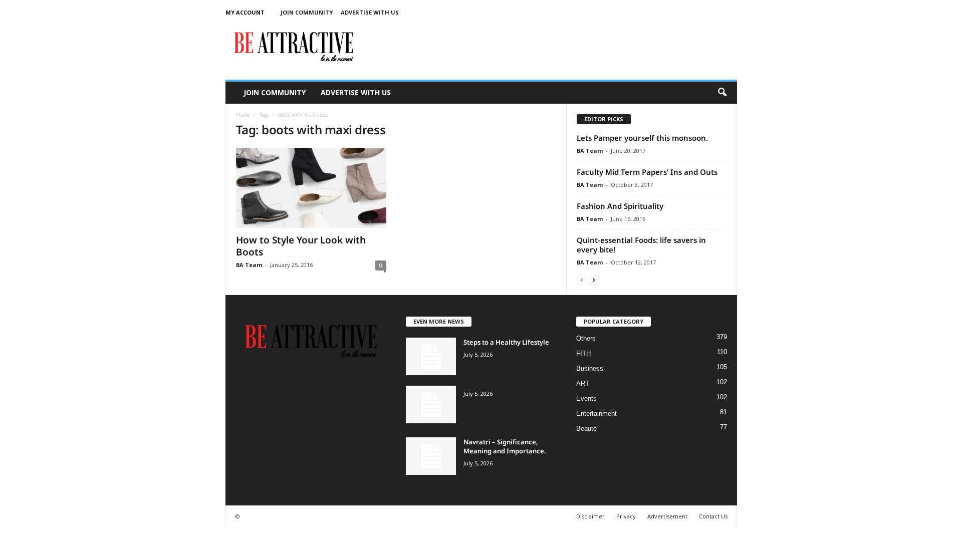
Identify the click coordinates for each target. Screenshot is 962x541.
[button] (722, 93)
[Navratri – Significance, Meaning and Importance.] (431, 456)
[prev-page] (582, 280)
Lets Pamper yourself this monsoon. (642, 138)
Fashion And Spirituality (620, 206)
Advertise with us (370, 12)
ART (582, 383)
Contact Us (713, 516)
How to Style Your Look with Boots (301, 245)
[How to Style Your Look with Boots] (311, 188)
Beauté (586, 428)
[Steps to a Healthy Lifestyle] (431, 356)
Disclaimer (590, 516)
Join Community (307, 12)
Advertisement (667, 516)
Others (586, 338)
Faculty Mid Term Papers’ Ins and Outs (647, 172)
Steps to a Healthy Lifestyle (506, 342)
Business (589, 368)
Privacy (626, 516)
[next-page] (594, 280)
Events (586, 398)
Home (243, 114)
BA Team (249, 264)
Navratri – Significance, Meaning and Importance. (504, 446)
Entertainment (596, 413)
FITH (583, 353)
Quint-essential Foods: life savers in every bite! (641, 244)
